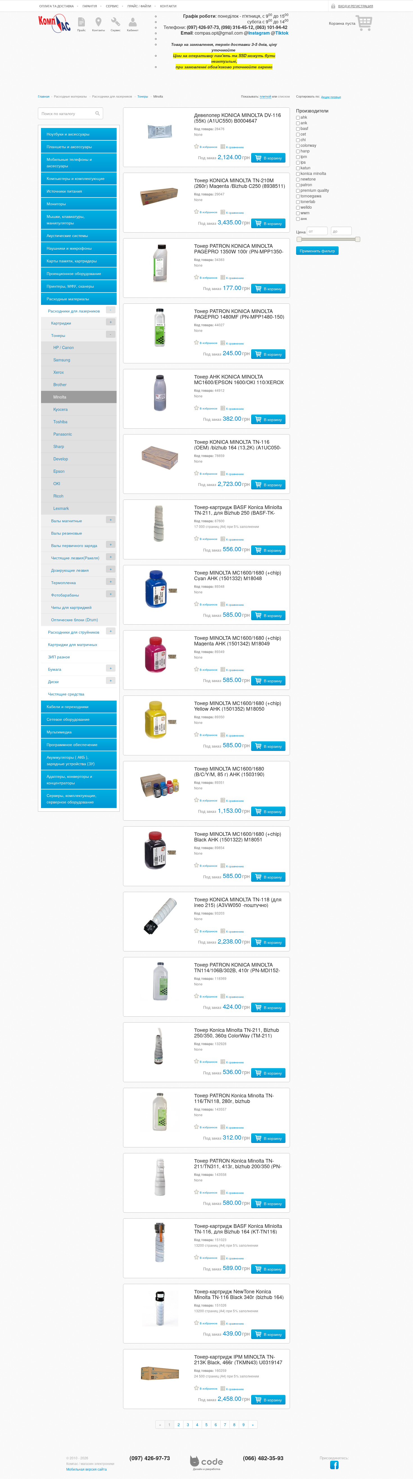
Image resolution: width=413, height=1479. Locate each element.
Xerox (58, 372)
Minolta (59, 397)
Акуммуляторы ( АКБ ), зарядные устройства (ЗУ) (71, 760)
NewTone (308, 179)
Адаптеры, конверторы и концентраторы (69, 779)
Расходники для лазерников (112, 96)
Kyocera (60, 409)
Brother (60, 384)
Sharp (58, 446)
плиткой (265, 96)
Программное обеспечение (72, 744)
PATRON (306, 184)
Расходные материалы (71, 96)
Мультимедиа (59, 732)
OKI (56, 483)
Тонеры (143, 96)
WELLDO (306, 207)
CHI (303, 139)
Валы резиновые (66, 533)
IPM (304, 156)
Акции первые (331, 97)
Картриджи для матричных (72, 644)
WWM (305, 212)
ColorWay (308, 145)
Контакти (168, 6)
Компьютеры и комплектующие (76, 178)
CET (303, 134)
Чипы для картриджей (71, 607)
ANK (304, 122)
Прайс (81, 30)
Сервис (112, 6)
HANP (305, 151)
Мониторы (56, 203)
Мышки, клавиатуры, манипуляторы (66, 219)
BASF (304, 128)
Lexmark (61, 508)
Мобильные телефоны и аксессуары (69, 162)
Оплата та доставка (56, 6)
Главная (43, 96)
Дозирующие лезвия (70, 570)
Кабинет (133, 30)
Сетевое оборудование (68, 719)
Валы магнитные (66, 520)
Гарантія (90, 6)
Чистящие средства (66, 694)
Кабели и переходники (67, 706)
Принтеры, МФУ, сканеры (70, 286)
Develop (60, 459)
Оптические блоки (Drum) (74, 619)
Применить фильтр (317, 250)
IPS (303, 162)
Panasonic (62, 434)
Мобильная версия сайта (86, 1469)
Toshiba (60, 421)
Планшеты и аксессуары (69, 146)
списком (284, 96)
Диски (53, 681)
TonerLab (308, 201)
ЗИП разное (59, 656)
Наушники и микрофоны (69, 248)
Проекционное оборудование (74, 273)
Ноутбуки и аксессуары (68, 134)
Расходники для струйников (73, 632)
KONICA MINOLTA (313, 173)
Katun (305, 167)
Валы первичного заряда (74, 545)
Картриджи (61, 323)
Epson (59, 471)
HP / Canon (63, 347)
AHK (304, 117)
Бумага (54, 669)
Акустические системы (67, 235)
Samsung (61, 360)
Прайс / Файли (139, 6)
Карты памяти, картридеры (72, 261)
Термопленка (63, 582)
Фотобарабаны (65, 595)
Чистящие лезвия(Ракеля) (75, 557)
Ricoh (58, 496)
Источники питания (64, 191)
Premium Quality (315, 190)
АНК (304, 218)
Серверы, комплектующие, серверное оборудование (71, 799)
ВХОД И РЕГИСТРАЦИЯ (355, 6)
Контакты (98, 30)
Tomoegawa (311, 196)
